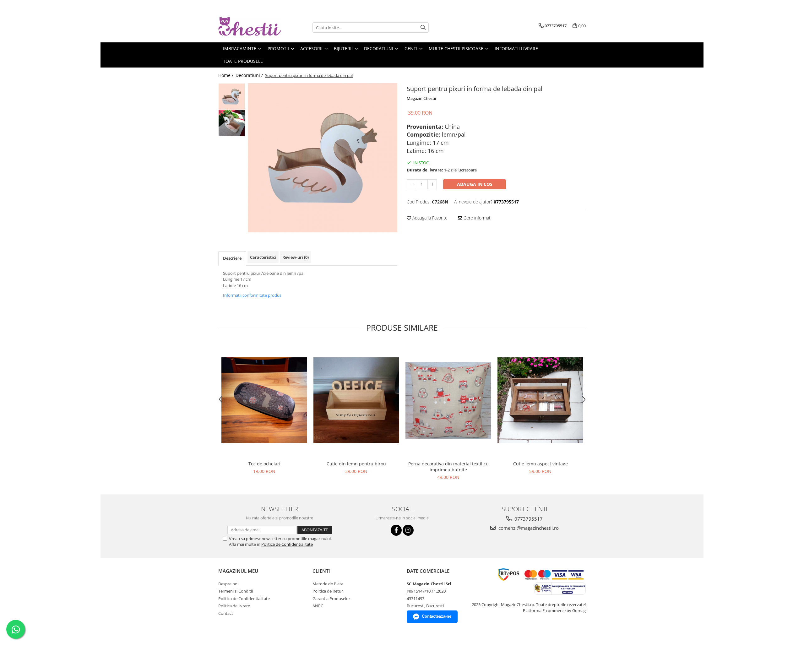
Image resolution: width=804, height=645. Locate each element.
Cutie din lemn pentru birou (356, 464)
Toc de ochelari (264, 464)
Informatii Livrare (516, 48)
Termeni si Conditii (235, 591)
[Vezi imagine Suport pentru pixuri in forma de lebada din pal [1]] (232, 123)
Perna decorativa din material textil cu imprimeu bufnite (448, 467)
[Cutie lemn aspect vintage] (540, 400)
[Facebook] (396, 530)
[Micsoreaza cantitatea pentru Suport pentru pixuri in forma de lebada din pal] (411, 184)
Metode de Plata (327, 584)
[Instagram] (408, 530)
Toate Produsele (243, 61)
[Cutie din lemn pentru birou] (356, 400)
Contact (225, 613)
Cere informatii (477, 218)
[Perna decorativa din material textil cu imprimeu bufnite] (448, 400)
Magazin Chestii (421, 98)
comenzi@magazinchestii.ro (528, 528)
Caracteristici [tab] (263, 257)
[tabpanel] (322, 157)
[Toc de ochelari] (264, 400)
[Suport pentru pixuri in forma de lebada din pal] (322, 157)
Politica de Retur (327, 591)
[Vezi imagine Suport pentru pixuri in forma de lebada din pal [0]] (232, 97)
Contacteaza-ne (436, 616)
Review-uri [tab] (295, 257)
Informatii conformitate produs (252, 295)
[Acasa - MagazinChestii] (249, 27)
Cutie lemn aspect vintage (540, 464)
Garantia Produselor (331, 598)
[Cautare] (423, 27)
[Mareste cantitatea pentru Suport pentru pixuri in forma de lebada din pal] (432, 184)
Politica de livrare (234, 606)
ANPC (317, 606)
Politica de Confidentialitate (287, 544)
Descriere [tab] (232, 258)
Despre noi (228, 584)
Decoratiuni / (250, 75)
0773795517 (528, 519)
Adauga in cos (474, 184)
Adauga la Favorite (429, 218)
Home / (226, 75)
